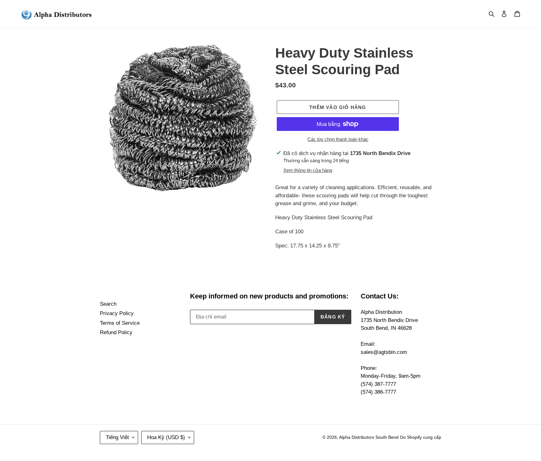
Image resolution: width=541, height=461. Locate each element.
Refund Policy (116, 332)
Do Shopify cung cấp (420, 437)
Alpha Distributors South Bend (369, 437)
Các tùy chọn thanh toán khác (337, 139)
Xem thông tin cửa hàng (307, 170)
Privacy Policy (117, 313)
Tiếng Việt (117, 437)
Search (108, 304)
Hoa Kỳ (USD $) (166, 437)
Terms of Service (120, 323)
